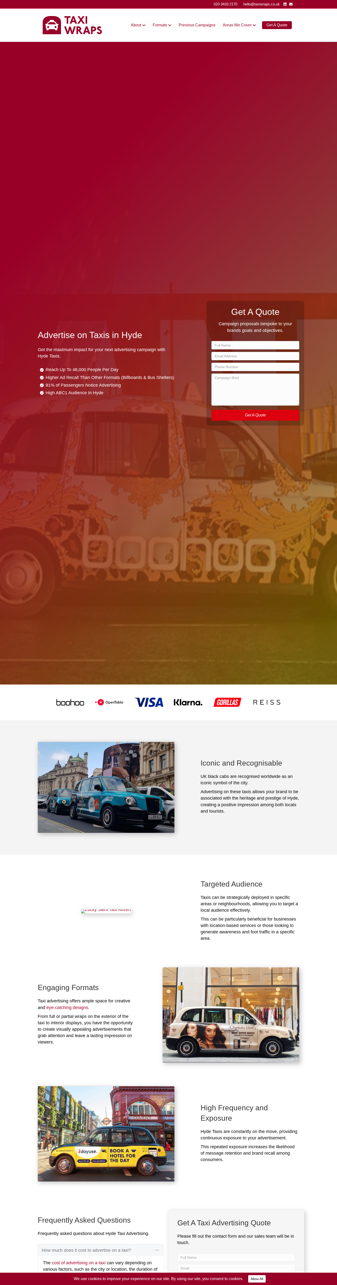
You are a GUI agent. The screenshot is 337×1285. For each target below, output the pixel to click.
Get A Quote (276, 25)
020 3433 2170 (225, 4)
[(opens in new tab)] (70, 702)
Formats (160, 25)
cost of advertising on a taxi (79, 1262)
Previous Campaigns (197, 25)
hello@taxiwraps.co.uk (261, 4)
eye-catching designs (67, 1007)
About (136, 25)
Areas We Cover (237, 25)
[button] (255, 415)
